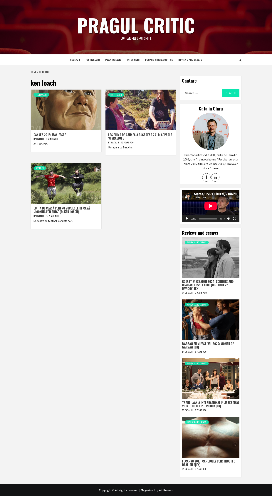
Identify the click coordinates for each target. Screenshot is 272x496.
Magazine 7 (148, 490)
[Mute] (229, 218)
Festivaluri (92, 59)
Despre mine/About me (159, 59)
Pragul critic (136, 25)
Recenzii (75, 59)
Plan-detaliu (113, 59)
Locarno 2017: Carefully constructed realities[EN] (208, 463)
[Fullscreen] (234, 218)
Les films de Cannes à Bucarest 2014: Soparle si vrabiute (140, 136)
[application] (210, 206)
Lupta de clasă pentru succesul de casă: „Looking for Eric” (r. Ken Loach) (62, 210)
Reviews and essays (190, 59)
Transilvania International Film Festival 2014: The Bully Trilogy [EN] (210, 404)
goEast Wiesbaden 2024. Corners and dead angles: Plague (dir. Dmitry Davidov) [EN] (208, 285)
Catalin (40, 138)
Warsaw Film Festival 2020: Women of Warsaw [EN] (208, 345)
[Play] (187, 218)
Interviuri (133, 59)
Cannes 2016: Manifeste (49, 135)
